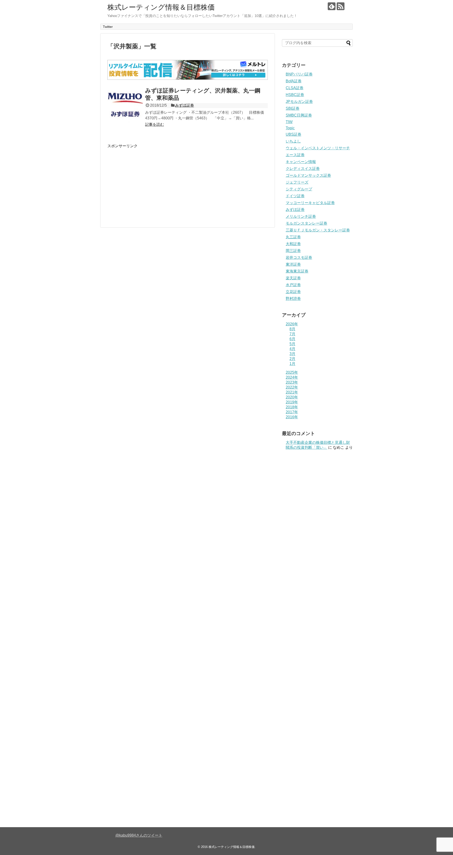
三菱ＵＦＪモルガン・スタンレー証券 (318, 230)
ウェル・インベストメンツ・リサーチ (318, 148)
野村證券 (293, 299)
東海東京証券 (297, 271)
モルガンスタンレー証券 (306, 223)
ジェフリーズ (297, 182)
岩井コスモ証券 (299, 258)
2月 (292, 359)
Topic (290, 128)
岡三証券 (293, 251)
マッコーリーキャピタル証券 (310, 203)
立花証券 (293, 292)
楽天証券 (293, 278)
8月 (292, 329)
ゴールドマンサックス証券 (308, 175)
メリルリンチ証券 (301, 216)
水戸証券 (293, 285)
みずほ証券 (184, 105)
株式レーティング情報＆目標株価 (161, 7)
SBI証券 (292, 108)
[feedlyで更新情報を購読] (332, 6)
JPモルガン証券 (299, 102)
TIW (289, 122)
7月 (292, 334)
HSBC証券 (295, 95)
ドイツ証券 (295, 196)
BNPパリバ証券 (299, 74)
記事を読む (154, 124)
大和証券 (293, 244)
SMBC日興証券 (299, 115)
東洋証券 (293, 264)
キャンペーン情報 (301, 162)
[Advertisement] (147, 182)
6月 (292, 339)
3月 (292, 354)
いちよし (293, 141)
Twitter (108, 27)
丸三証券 (293, 237)
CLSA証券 (294, 88)
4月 (292, 349)
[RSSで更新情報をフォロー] (340, 6)
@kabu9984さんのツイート (138, 835)
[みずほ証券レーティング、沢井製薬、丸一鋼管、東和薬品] (125, 105)
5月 (292, 344)
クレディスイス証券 (303, 169)
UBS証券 (293, 134)
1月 (292, 364)
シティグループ (299, 189)
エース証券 (295, 155)
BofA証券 (294, 81)
